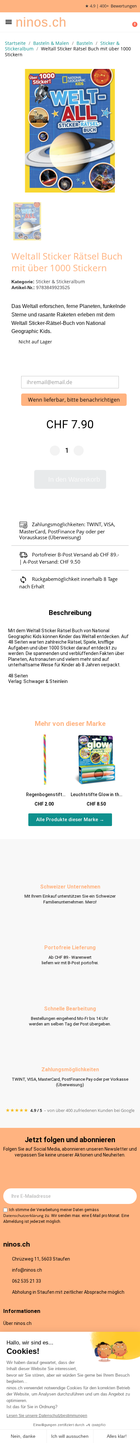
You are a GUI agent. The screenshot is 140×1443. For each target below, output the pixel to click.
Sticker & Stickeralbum (60, 281)
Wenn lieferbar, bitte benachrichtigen (74, 399)
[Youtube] (79, 1172)
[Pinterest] (97, 1172)
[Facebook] (61, 1172)
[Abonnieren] (128, 1196)
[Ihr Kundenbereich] (122, 22)
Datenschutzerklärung (23, 1215)
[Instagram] (43, 1172)
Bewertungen (124, 6)
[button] (8, 22)
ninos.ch (41, 22)
